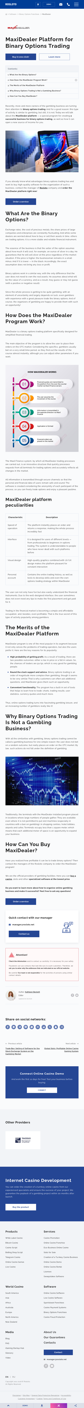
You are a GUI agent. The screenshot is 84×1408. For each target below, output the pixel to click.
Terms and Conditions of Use (54, 1399)
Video (8, 1358)
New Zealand (11, 1322)
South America (12, 1293)
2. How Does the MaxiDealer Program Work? (27, 80)
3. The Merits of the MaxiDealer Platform (26, 85)
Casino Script (11, 1248)
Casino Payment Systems (55, 1307)
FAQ (7, 1343)
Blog (7, 1339)
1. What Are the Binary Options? (22, 75)
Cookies (40, 1399)
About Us (50, 1332)
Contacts (50, 1342)
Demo (48, 4)
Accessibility (66, 1395)
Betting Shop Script (14, 1252)
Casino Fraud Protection (54, 1317)
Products (11, 1231)
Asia (7, 1298)
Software (13, 14)
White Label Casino (14, 1238)
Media (9, 1332)
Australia (9, 1307)
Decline (53, 1405)
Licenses (47, 1272)
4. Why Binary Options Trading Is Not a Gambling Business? (34, 91)
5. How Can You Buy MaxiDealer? (22, 96)
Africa (8, 1303)
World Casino (14, 1286)
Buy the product (21, 1207)
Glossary (9, 1353)
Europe (8, 1312)
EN (6, 1377)
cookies (49, 1402)
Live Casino (10, 1267)
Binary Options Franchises (29, 14)
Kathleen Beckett (32, 992)
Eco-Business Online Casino (56, 1248)
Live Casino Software (53, 1298)
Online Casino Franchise (54, 1243)
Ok (47, 1405)
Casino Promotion (52, 1238)
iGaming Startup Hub (14, 1348)
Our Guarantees (54, 1337)
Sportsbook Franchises (54, 1303)
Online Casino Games (14, 1262)
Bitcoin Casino (11, 1243)
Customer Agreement (26, 1399)
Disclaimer (17, 1395)
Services (49, 1231)
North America (11, 1317)
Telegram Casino (12, 1257)
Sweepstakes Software (54, 1276)
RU (13, 1377)
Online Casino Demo (53, 1262)
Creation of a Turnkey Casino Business (61, 1257)
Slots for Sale (50, 1252)
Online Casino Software (54, 1293)
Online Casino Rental (53, 1267)
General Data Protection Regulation (45, 1395)
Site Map (26, 1395)
